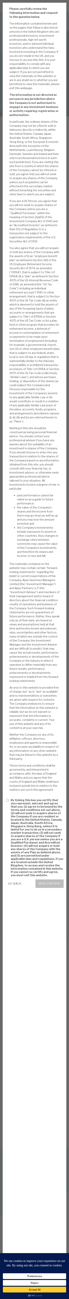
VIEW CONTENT (49, 883)
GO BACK (14, 883)
